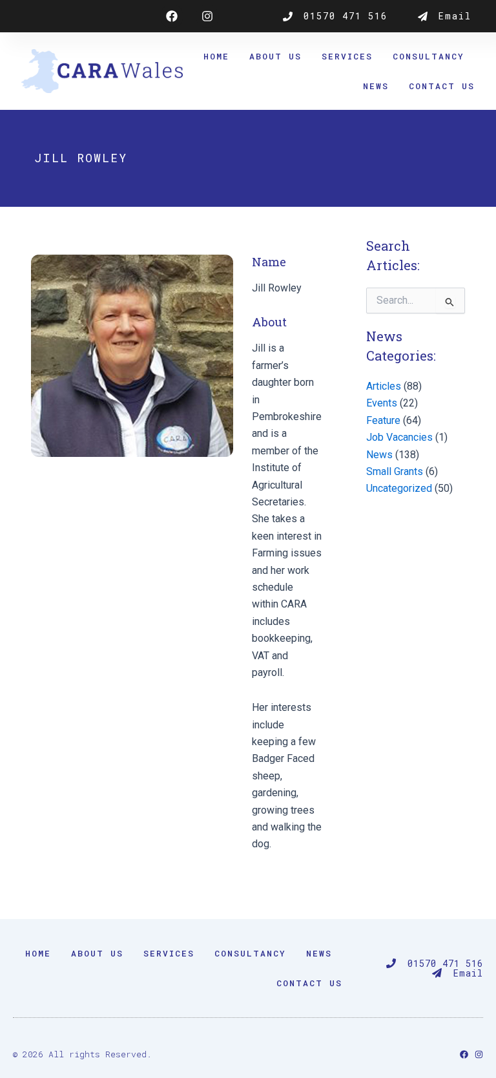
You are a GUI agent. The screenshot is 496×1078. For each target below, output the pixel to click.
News (376, 86)
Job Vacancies (399, 437)
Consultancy (428, 56)
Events (381, 403)
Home (216, 56)
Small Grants (394, 471)
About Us (275, 56)
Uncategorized (399, 488)
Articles (383, 386)
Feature (383, 420)
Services (347, 56)
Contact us (442, 86)
